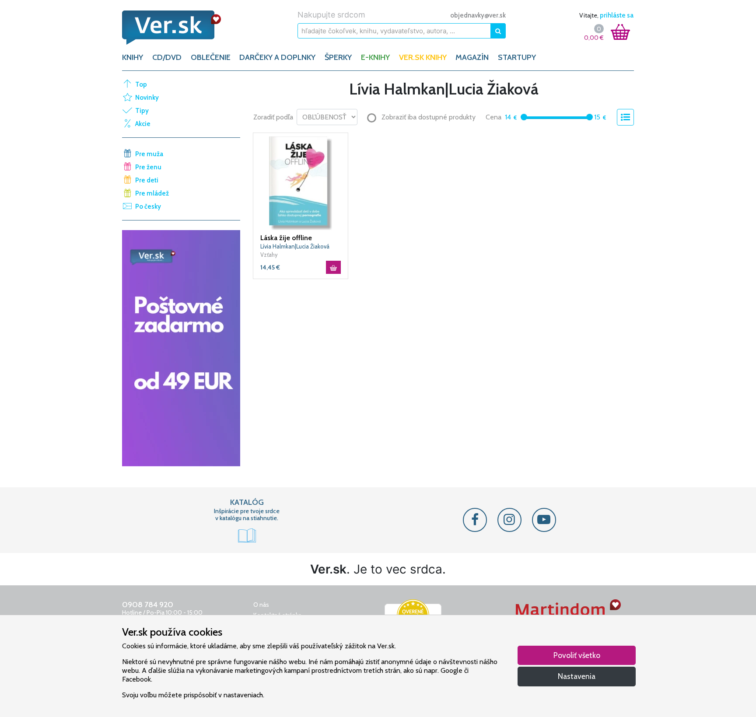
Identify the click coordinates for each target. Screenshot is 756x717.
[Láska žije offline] (300, 182)
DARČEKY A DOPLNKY (277, 57)
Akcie (142, 124)
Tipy (142, 111)
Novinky (147, 97)
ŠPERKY (338, 57)
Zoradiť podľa (273, 117)
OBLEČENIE (211, 57)
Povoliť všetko (576, 655)
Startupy (517, 57)
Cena (493, 117)
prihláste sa (617, 15)
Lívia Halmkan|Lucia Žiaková (294, 246)
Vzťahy (269, 254)
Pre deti (146, 180)
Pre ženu (148, 167)
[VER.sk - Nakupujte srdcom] (181, 27)
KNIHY (132, 57)
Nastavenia (576, 676)
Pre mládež (152, 193)
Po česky (148, 206)
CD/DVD (167, 57)
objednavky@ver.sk (478, 15)
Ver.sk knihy (423, 57)
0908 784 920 (147, 604)
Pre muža (149, 154)
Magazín (472, 57)
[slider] (524, 117)
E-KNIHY (375, 57)
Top (141, 84)
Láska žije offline (286, 238)
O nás (261, 605)
